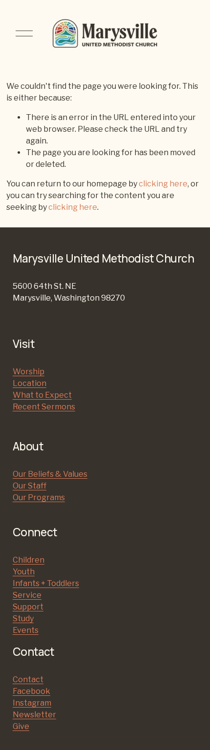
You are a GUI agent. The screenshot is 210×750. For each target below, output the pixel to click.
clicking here (163, 183)
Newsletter (34, 714)
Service (27, 595)
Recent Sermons (44, 406)
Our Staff (29, 485)
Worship (28, 371)
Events (26, 630)
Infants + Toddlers (46, 583)
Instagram (32, 703)
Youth (24, 571)
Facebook (31, 691)
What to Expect (42, 395)
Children (28, 560)
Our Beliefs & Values (50, 474)
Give (21, 726)
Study (23, 618)
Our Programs (39, 497)
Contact (28, 679)
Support (28, 606)
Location (29, 383)
